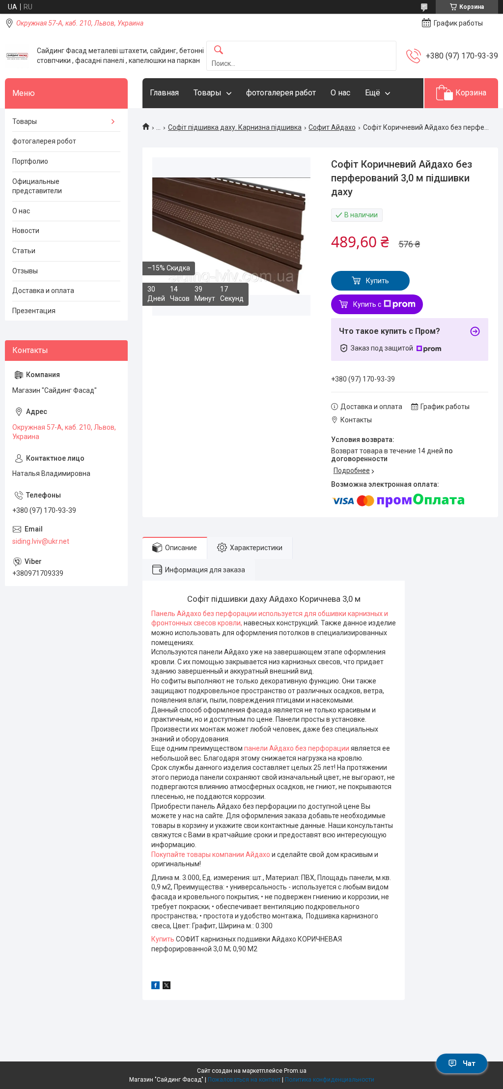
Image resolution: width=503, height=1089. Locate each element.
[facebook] (155, 987)
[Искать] (218, 50)
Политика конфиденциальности (329, 1079)
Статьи (23, 251)
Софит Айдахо (332, 127)
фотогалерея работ (281, 92)
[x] (166, 987)
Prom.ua (295, 1070)
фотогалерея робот (44, 141)
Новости (25, 231)
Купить (377, 281)
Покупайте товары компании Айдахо (211, 854)
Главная (164, 92)
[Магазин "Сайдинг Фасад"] (17, 56)
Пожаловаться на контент (244, 1079)
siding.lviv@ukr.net (40, 541)
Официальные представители (37, 186)
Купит (160, 939)
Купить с (367, 304)
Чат (469, 1063)
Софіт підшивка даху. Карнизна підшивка (235, 127)
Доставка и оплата (43, 290)
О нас (340, 92)
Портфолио (30, 161)
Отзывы (25, 271)
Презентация (34, 311)
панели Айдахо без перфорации (296, 748)
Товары (208, 92)
